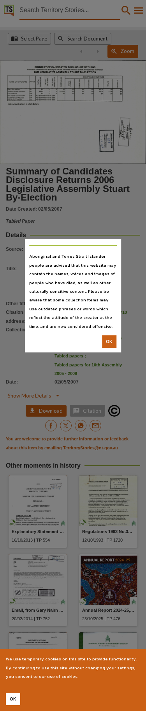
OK (109, 341)
